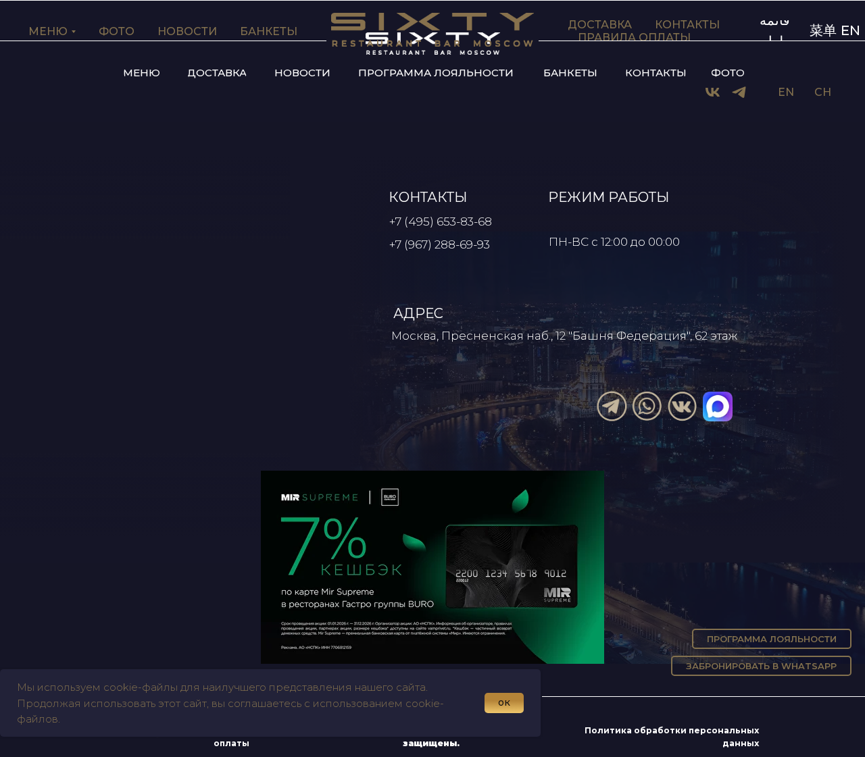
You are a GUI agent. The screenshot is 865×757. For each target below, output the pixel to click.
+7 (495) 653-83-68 (440, 221)
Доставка (600, 24)
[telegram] (739, 92)
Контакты (687, 24)
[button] (141, 72)
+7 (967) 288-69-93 (439, 244)
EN (786, 92)
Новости (187, 31)
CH (822, 92)
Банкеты (268, 31)
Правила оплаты (634, 37)
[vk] (712, 92)
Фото (116, 31)
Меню (48, 31)
